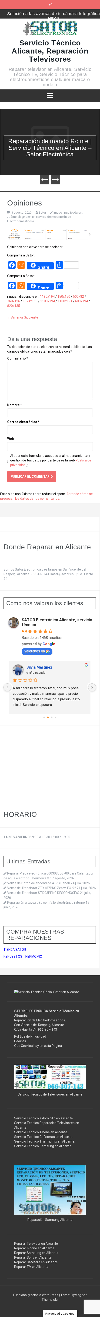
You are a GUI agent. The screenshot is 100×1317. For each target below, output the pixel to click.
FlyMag (76, 1295)
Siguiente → (33, 317)
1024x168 (30, 301)
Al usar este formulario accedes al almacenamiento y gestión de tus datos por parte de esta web (50, 460)
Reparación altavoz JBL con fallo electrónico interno (46, 902)
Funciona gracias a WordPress (36, 1295)
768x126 (13, 301)
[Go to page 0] (44, 717)
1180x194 (47, 296)
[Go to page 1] (48, 717)
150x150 (63, 296)
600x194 (81, 301)
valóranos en (34, 651)
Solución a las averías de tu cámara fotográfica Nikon (53, 16)
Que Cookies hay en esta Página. (38, 1046)
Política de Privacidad (30, 1036)
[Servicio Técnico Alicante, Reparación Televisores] (50, 30)
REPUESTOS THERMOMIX (22, 956)
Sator (42, 212)
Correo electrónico (23, 422)
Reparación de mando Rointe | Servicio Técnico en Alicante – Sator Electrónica (50, 148)
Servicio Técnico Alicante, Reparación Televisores (50, 51)
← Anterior (15, 317)
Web (10, 439)
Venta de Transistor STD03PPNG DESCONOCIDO (43, 893)
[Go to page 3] (55, 717)
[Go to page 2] (52, 717)
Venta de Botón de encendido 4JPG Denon (38, 883)
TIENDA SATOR (14, 949)
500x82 (78, 296)
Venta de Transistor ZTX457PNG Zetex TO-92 (41, 888)
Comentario (17, 358)
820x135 (13, 306)
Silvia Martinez (39, 667)
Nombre (14, 405)
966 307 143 (40, 574)
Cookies (20, 1041)
